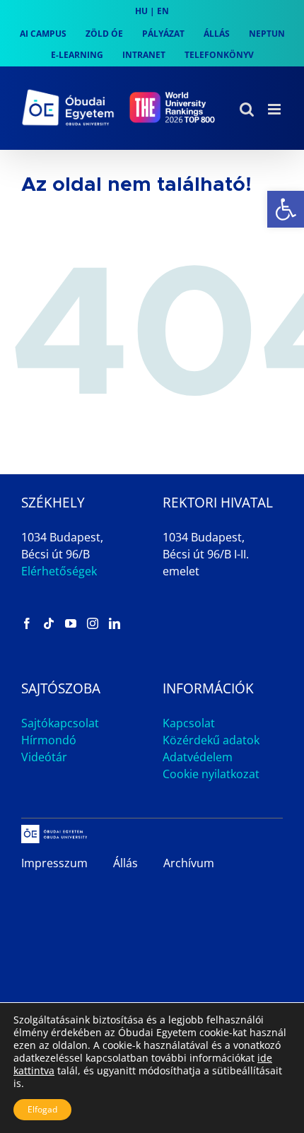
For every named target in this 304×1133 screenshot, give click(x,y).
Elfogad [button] (42, 1109)
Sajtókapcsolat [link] (60, 723)
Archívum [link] (188, 863)
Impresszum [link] (54, 863)
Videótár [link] (44, 757)
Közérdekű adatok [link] (211, 740)
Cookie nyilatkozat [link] (211, 774)
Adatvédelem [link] (198, 757)
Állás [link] (125, 863)
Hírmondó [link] (48, 740)
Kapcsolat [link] (189, 723)
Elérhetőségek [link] (59, 571)
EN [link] (163, 11)
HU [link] (141, 11)
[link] (285, 209)
